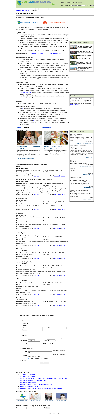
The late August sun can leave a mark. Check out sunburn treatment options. (84, 69)
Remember (32, 358)
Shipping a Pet (32, 53)
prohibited (57, 176)
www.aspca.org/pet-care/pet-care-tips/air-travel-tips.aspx (36, 384)
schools (78, 8)
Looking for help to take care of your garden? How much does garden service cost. (84, 64)
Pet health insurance (25, 92)
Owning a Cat (56, 53)
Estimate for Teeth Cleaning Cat (79, 190)
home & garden (62, 8)
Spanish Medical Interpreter (78, 145)
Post (19, 127)
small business (83, 8)
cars (37, 8)
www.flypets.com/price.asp (27, 376)
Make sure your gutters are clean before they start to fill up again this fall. (84, 48)
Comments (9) (46, 127)
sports (88, 8)
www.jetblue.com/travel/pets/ (28, 382)
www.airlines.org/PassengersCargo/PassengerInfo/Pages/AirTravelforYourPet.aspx (43, 378)
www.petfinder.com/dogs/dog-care (29, 386)
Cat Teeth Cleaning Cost (87, 199)
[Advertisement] (81, 29)
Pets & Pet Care (25, 10)
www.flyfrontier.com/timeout (27, 374)
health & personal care (53, 8)
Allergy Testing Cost (88, 187)
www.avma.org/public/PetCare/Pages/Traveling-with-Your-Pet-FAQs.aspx (41, 388)
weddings (92, 8)
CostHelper (18, 10)
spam (63, 176)
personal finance (70, 8)
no (38, 176)
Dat (71, 160)
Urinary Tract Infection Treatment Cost (84, 143)
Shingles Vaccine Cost (88, 174)
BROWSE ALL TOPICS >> (21, 8)
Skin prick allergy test (76, 177)
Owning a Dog (48, 53)
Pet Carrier (40, 53)
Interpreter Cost (89, 157)
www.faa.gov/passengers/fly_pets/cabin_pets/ (33, 380)
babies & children (31, 8)
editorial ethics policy (74, 104)
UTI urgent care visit (76, 134)
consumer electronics (43, 8)
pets (75, 8)
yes (35, 176)
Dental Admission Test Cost (86, 166)
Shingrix (72, 168)
